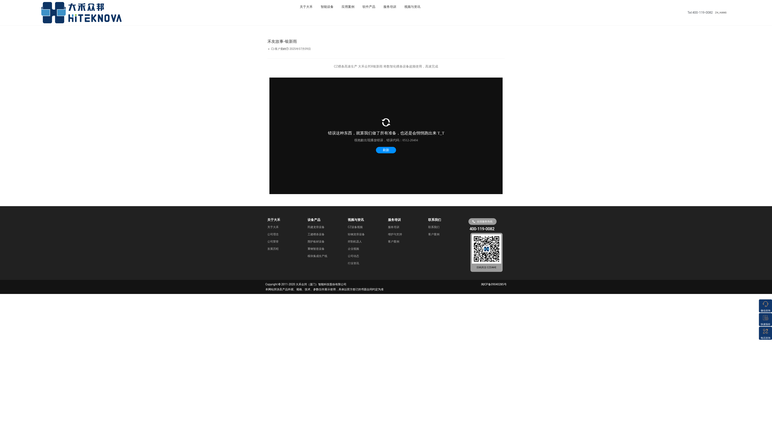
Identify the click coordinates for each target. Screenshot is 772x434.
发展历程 (273, 248)
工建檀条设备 (316, 234)
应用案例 (348, 7)
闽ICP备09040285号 (494, 284)
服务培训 (389, 7)
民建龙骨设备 (316, 227)
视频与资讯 (412, 7)
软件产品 (368, 7)
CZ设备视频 (355, 227)
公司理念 (273, 234)
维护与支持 (395, 234)
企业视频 (353, 248)
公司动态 (353, 256)
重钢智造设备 (316, 248)
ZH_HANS (721, 12)
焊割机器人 (355, 241)
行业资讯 (353, 263)
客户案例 (280, 48)
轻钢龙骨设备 (356, 234)
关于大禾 (306, 7)
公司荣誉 (273, 241)
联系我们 (433, 227)
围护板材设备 (316, 241)
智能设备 (327, 7)
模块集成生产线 (317, 256)
